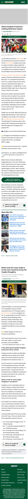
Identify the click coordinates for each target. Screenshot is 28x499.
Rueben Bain (19, 58)
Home (2, 255)
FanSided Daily (5, 474)
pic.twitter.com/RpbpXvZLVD (18, 153)
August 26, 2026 (20, 344)
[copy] (10, 34)
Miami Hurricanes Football (12, 255)
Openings (20, 469)
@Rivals (13, 334)
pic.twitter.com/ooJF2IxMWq (9, 342)
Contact (3, 472)
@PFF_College (5, 142)
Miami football (9, 63)
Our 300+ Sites (21, 472)
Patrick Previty (7, 278)
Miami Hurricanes (6, 313)
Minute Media (8, 489)
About (3, 469)
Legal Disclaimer (22, 480)
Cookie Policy (5, 480)
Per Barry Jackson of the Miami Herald (12, 75)
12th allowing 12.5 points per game (14, 119)
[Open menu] (2, 2)
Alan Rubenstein (7, 31)
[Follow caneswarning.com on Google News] (24, 205)
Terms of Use (21, 477)
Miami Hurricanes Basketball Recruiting (15, 457)
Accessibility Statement (8, 482)
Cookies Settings (6, 485)
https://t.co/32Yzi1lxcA (14, 340)
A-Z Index (20, 482)
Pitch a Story (20, 474)
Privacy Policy (5, 477)
